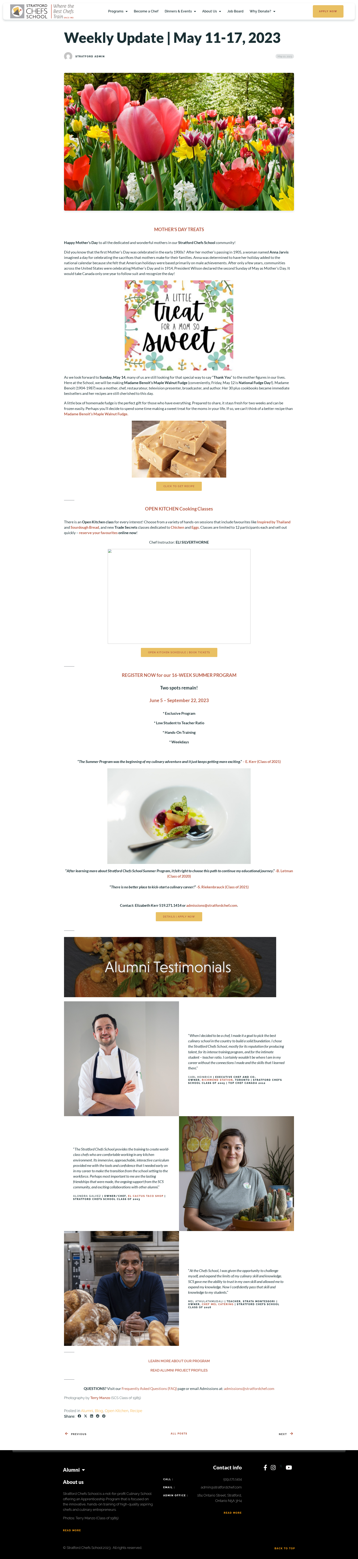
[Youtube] (289, 1468)
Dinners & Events (178, 11)
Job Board (235, 11)
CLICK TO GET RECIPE (179, 486)
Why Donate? (260, 11)
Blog (99, 1411)
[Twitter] (281, 1468)
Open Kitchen (116, 1411)
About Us (209, 11)
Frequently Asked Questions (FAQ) (149, 1388)
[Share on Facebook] (79, 1416)
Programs (115, 11)
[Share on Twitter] (85, 1416)
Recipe (136, 1411)
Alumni (87, 1411)
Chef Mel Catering (218, 1304)
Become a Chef (146, 11)
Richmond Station (217, 1080)
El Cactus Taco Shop (145, 1196)
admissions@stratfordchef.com (211, 905)
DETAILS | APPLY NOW (179, 916)
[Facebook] (266, 1468)
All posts (179, 1433)
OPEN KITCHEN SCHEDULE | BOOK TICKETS (179, 652)
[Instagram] (274, 1468)
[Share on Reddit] (97, 1416)
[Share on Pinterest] (103, 1416)
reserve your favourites (98, 532)
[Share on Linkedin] (91, 1416)
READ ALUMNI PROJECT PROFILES (179, 1370)
